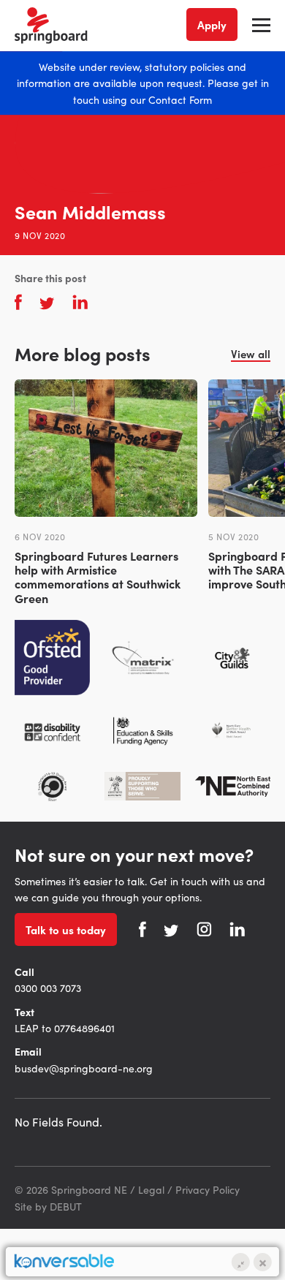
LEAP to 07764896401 (65, 1027)
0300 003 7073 (48, 987)
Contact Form (180, 99)
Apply (212, 24)
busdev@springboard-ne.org (84, 1068)
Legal (151, 1189)
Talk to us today (66, 929)
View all (250, 353)
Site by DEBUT (48, 1206)
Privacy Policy (207, 1189)
